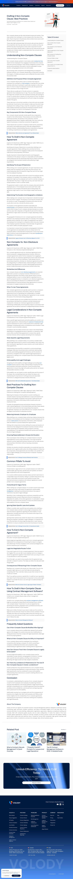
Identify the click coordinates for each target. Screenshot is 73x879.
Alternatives (52, 820)
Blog (58, 815)
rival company (25, 83)
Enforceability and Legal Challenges (19, 360)
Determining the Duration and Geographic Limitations (24, 195)
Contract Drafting (23, 815)
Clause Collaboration (24, 831)
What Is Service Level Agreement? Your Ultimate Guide (27, 133)
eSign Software (45, 829)
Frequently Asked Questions (20, 624)
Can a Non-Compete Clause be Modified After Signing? (25, 627)
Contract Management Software (45, 817)
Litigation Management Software (45, 822)
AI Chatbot (11, 820)
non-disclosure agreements (28, 272)
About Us (52, 815)
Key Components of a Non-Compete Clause (21, 112)
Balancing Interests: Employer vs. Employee (21, 414)
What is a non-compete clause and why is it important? (25, 638)
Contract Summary (13, 830)
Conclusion (12, 678)
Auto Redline (11, 825)
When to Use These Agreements (17, 287)
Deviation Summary (13, 827)
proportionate (10, 207)
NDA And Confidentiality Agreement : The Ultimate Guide (28, 380)
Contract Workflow (24, 822)
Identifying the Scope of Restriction (19, 165)
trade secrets (14, 420)
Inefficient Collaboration (34, 822)
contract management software (34, 600)
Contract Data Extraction (12, 833)
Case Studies (60, 817)
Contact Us (52, 825)
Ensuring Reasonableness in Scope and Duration (23, 435)
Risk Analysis (12, 815)
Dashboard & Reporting (23, 834)
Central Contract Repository (23, 828)
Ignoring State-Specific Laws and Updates (21, 505)
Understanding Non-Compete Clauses (24, 55)
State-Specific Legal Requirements (18, 338)
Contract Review (23, 817)
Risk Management (34, 819)
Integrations (52, 822)
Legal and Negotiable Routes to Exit (19, 548)
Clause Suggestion (13, 817)
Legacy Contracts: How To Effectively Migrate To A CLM (27, 238)
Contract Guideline (13, 822)
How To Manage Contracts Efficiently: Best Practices (26, 457)
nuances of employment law (36, 322)
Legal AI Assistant (44, 826)
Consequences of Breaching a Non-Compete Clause (24, 565)
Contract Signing (23, 825)
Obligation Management (12, 837)
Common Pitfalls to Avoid (18, 461)
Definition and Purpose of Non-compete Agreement (24, 79)
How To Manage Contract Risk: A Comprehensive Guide (27, 526)
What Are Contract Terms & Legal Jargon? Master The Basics (28, 584)
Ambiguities (10, 491)
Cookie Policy (15, 873)
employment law (38, 61)
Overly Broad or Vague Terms (16, 485)
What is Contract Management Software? (24, 620)
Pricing (51, 817)
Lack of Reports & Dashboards (35, 826)
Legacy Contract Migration (12, 840)
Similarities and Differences (16, 269)
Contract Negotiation (24, 820)
